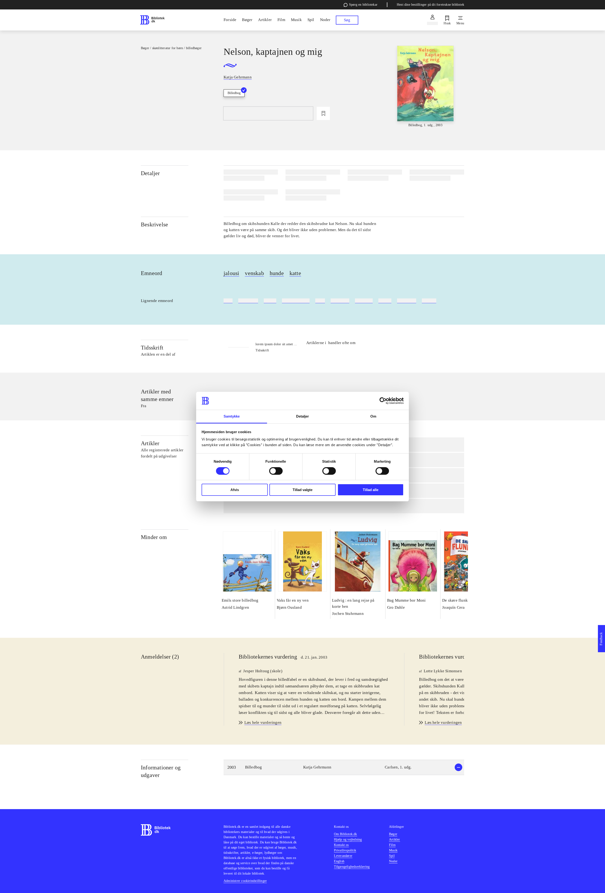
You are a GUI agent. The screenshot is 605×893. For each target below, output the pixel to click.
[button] (344, 767)
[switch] (276, 471)
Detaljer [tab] (302, 416)
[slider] (425, 87)
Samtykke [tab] (232, 416)
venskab (254, 273)
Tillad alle (370, 490)
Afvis (234, 490)
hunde (277, 273)
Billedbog (234, 93)
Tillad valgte (302, 490)
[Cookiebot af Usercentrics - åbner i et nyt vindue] (383, 400)
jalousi (231, 273)
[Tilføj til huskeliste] (323, 113)
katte (295, 273)
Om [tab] (373, 416)
